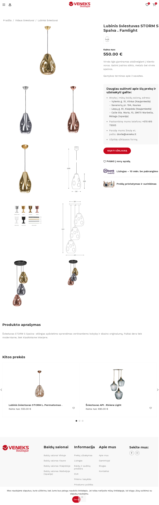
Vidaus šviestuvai (24, 20)
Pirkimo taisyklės (82, 479)
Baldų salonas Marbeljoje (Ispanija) (57, 472)
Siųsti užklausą (117, 150)
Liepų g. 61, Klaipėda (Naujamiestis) (131, 108)
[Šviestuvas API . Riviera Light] (118, 384)
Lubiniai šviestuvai (48, 20)
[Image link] (15, 448)
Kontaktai (104, 471)
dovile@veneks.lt (126, 134)
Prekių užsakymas (83, 455)
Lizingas (78, 460)
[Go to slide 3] (82, 421)
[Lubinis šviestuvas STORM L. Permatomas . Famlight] (41, 384)
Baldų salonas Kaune (55, 460)
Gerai (76, 499)
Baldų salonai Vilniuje (55, 455)
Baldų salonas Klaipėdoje (57, 466)
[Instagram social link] (137, 453)
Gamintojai (104, 460)
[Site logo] (79, 4)
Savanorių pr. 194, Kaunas (126, 105)
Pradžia (7, 20)
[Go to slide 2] (79, 421)
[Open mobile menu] (4, 5)
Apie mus (104, 455)
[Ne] (82, 498)
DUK (76, 474)
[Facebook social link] (131, 453)
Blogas (102, 466)
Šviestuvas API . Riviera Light (103, 405)
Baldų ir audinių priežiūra (82, 467)
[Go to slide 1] (76, 421)
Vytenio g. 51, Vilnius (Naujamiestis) (131, 101)
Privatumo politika (83, 484)
